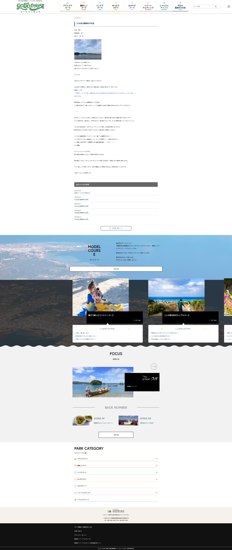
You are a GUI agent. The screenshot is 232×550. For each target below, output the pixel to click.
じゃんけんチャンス (83, 499)
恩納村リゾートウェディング (82, 539)
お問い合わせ (78, 531)
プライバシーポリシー (80, 535)
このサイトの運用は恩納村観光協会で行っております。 (116, 515)
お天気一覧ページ (117, 228)
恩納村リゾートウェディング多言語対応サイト (87, 543)
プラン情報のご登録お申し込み (83, 527)
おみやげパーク (81, 486)
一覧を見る (116, 269)
